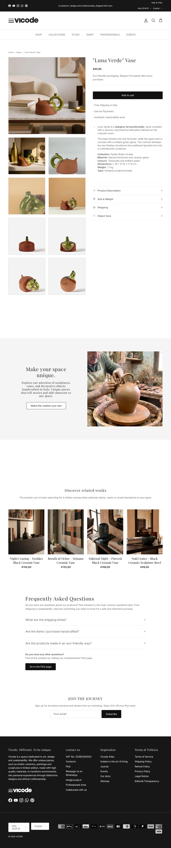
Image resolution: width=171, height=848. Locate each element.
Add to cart (128, 89)
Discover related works (86, 485)
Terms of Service (144, 751)
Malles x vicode (96, 3)
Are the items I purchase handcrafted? (52, 626)
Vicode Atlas (107, 751)
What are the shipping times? (45, 614)
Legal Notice (142, 770)
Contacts (71, 756)
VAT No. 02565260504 (79, 751)
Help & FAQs (129, 3)
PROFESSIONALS (110, 29)
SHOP (38, 29)
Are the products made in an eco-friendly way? (58, 638)
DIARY (90, 29)
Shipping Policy (143, 756)
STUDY (76, 29)
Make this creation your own (46, 400)
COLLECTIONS (57, 29)
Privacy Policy (142, 765)
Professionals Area (76, 779)
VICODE (19, 831)
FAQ (68, 761)
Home (11, 47)
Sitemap (104, 775)
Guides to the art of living (114, 756)
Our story (105, 770)
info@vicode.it (73, 774)
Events (104, 765)
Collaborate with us (76, 784)
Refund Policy (142, 761)
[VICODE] (23, 15)
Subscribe (111, 708)
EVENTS (131, 29)
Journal (104, 761)
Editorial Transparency (147, 775)
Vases (18, 47)
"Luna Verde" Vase (32, 47)
